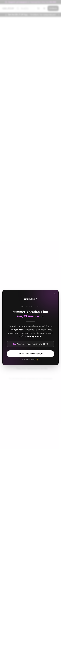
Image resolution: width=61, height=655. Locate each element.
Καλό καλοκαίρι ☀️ (30, 359)
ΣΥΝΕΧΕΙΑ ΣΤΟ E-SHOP (30, 353)
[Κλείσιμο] (55, 294)
